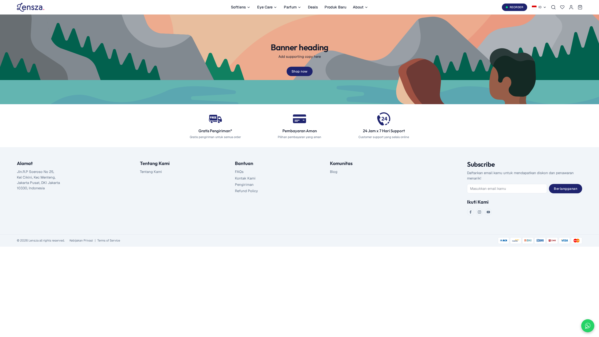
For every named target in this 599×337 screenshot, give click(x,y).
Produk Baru (335, 7)
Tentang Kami (151, 171)
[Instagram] (479, 212)
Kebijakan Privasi (81, 240)
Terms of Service (108, 240)
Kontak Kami (245, 178)
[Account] (571, 7)
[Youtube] (488, 212)
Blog (333, 171)
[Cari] (553, 7)
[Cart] (580, 7)
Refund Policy (246, 191)
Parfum (290, 7)
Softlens (238, 7)
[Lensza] (30, 7)
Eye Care (265, 7)
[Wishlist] (562, 7)
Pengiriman (244, 184)
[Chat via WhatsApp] (587, 325)
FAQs (239, 171)
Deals (313, 7)
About (358, 7)
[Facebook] (470, 212)
